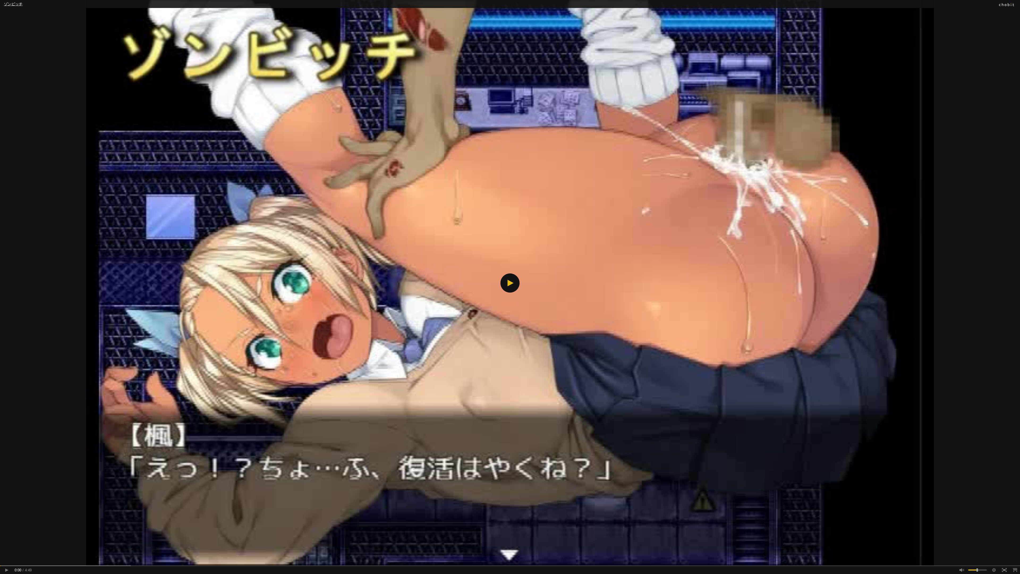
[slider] (510, 565)
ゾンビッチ (13, 4)
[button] (510, 283)
